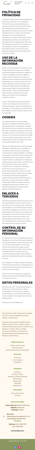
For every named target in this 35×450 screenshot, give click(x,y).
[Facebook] (15, 447)
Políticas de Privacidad (17, 345)
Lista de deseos (17, 360)
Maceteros (18, 385)
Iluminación (18, 381)
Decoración (18, 379)
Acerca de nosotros (17, 393)
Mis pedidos (17, 362)
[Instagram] (19, 447)
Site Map (17, 395)
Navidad (18, 383)
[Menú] (32, 3)
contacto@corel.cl (17, 431)
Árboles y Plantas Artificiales (18, 376)
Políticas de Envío (17, 348)
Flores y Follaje (18, 374)
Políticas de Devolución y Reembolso (17, 350)
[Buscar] (25, 3)
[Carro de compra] (28, 3)
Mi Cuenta (17, 357)
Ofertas (18, 372)
